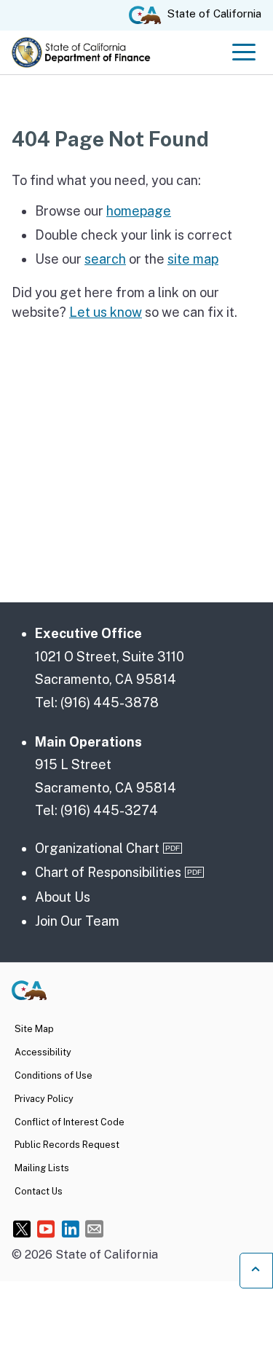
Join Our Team (77, 921)
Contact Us (39, 1191)
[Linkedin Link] (70, 1228)
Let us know (105, 312)
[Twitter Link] (22, 1228)
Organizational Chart (97, 848)
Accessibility (43, 1052)
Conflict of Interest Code (69, 1122)
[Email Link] (94, 1228)
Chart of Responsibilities (108, 872)
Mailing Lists (42, 1167)
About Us (62, 897)
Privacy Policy (44, 1098)
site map (192, 259)
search (105, 259)
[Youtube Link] (46, 1228)
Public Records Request (67, 1144)
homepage (138, 211)
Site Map (34, 1028)
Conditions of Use (53, 1075)
